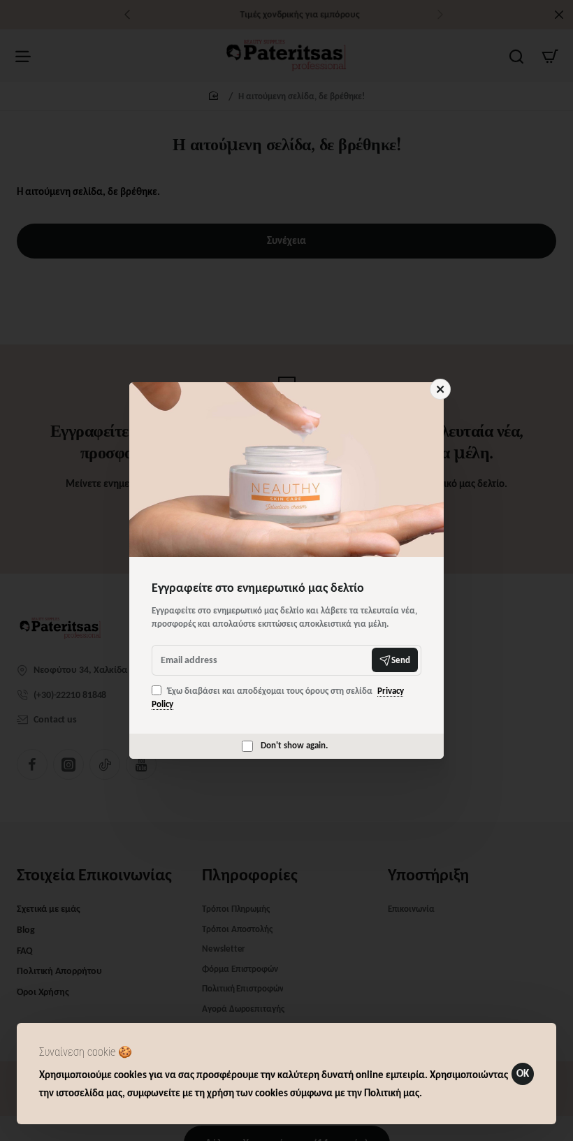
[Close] (440, 389)
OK (522, 1073)
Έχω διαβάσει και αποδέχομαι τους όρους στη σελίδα (278, 697)
